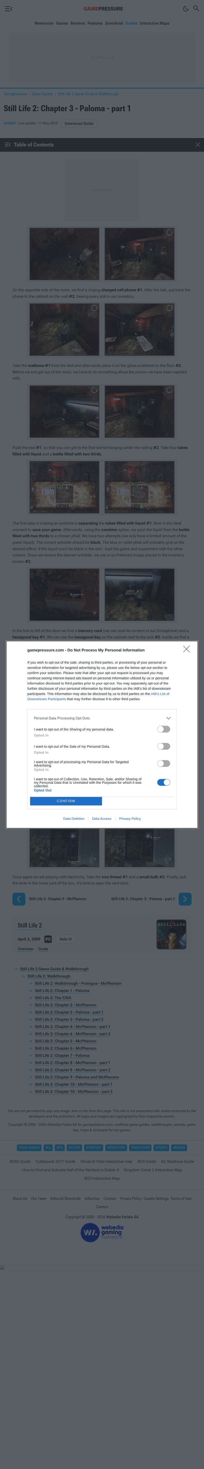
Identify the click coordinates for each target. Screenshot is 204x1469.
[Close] (188, 650)
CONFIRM (66, 801)
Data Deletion (73, 819)
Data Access (101, 819)
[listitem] (102, 718)
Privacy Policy (130, 819)
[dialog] (102, 734)
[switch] (163, 729)
